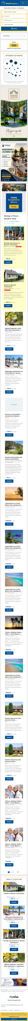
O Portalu (11, 1010)
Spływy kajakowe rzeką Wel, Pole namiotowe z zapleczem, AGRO (13, 329)
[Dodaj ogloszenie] (21, 189)
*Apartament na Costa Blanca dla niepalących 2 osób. (13, 504)
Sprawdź (8, 262)
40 (18, 872)
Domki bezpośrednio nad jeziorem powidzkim (13, 458)
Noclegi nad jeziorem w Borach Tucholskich (12, 244)
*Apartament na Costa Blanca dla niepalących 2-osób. (14, 547)
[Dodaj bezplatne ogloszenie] (14, 202)
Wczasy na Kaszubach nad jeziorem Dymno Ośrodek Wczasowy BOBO (12, 415)
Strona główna (4, 1010)
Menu (23, 3)
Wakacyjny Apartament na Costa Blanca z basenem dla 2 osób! (14, 372)
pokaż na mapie (11, 246)
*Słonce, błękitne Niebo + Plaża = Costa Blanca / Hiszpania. (13, 633)
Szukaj (14, 28)
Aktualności (16, 1010)
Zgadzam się (14, 1019)
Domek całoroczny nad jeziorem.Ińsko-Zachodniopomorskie (13, 719)
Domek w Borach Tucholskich (10, 286)
